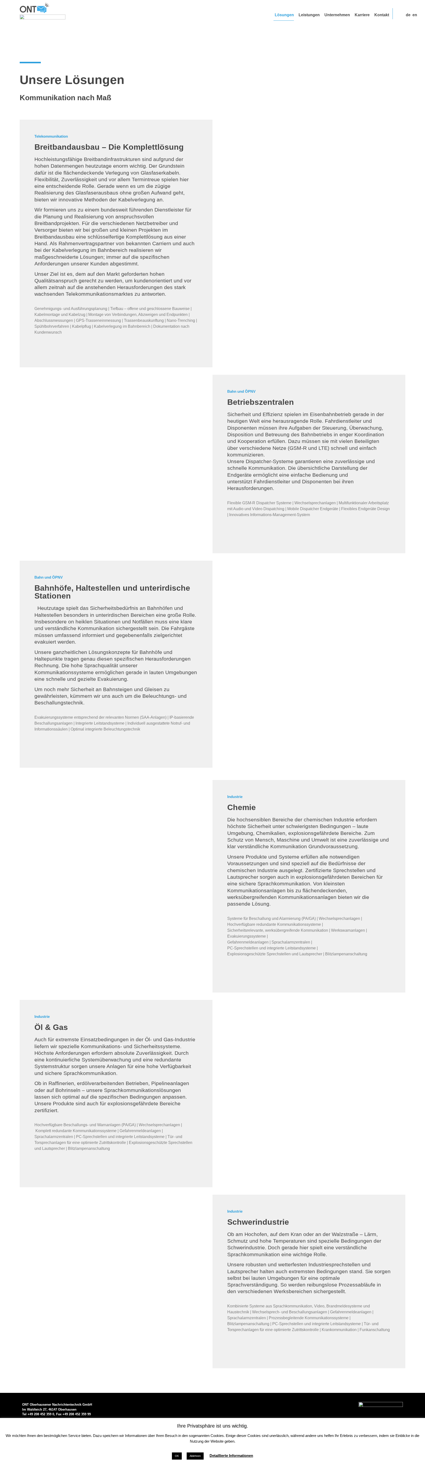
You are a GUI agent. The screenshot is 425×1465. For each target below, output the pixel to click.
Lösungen (284, 15)
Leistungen (309, 15)
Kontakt (381, 15)
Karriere (362, 15)
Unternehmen (337, 15)
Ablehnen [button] (195, 1455)
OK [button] (177, 1455)
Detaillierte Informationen (231, 1455)
